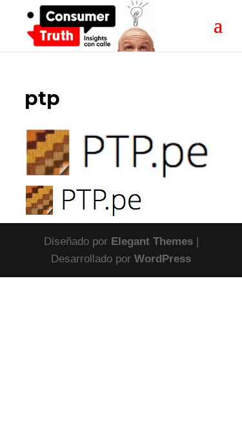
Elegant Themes (152, 241)
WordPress (162, 259)
